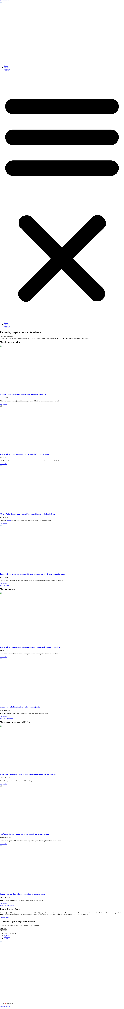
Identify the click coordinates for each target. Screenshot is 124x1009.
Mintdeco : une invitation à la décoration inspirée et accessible (23, 394)
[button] (62, 197)
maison (9, 520)
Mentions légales (5, 1006)
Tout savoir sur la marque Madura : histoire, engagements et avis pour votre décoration (32, 574)
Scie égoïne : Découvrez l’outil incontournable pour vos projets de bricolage (28, 774)
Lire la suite (3, 404)
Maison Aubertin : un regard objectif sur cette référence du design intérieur (27, 514)
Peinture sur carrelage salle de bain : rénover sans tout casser (22, 894)
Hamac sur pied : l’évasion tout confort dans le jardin (20, 707)
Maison (6, 66)
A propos (6, 70)
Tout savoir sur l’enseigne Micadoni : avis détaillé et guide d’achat (24, 454)
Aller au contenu (5, 1)
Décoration (7, 69)
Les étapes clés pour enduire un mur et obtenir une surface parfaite (24, 834)
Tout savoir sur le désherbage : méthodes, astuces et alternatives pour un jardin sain (31, 647)
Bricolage (6, 67)
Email (2, 928)
